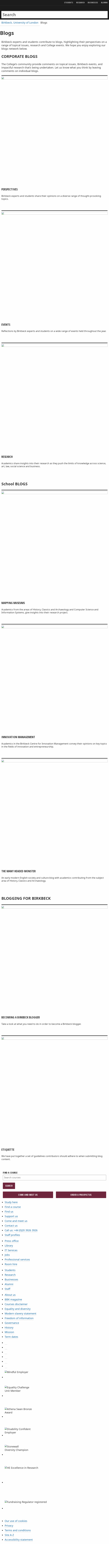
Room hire (11, 1264)
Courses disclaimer (16, 1304)
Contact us (11, 1225)
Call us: (21, 1230)
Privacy (9, 1525)
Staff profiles (12, 1235)
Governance (12, 1323)
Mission (9, 1332)
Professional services (17, 1259)
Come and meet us (28, 1194)
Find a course (13, 1207)
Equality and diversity (18, 1308)
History (9, 1327)
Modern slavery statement (20, 1313)
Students (10, 1270)
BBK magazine (13, 1299)
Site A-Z (9, 1535)
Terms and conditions (18, 1530)
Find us (9, 1211)
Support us (11, 1216)
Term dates (11, 1336)
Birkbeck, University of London (19, 22)
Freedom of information (19, 1318)
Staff (7, 1288)
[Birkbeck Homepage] (12, 11)
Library (9, 1245)
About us (10, 1294)
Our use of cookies (16, 1521)
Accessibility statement (19, 1539)
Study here (11, 1202)
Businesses (11, 1279)
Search (8, 1185)
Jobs (7, 1254)
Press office (12, 1241)
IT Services (11, 1250)
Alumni (9, 1284)
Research (10, 1274)
